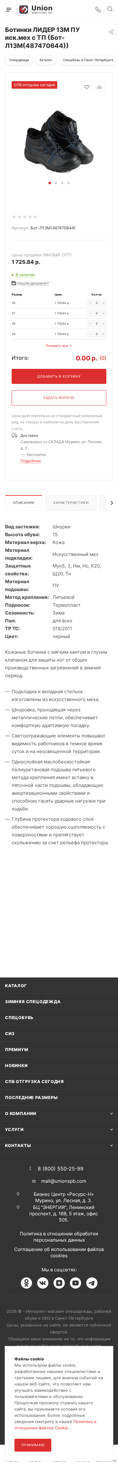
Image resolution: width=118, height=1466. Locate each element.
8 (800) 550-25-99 (60, 1168)
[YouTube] (75, 1283)
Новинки (16, 1065)
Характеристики (70, 502)
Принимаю (32, 1445)
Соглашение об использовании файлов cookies (59, 1252)
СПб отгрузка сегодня (34, 1081)
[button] (50, 183)
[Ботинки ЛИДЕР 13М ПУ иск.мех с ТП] (59, 139)
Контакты (18, 1145)
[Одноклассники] (26, 1283)
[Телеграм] (92, 1283)
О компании (20, 1113)
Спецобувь (19, 1017)
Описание (23, 502)
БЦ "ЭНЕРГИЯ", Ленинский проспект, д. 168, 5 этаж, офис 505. (63, 1213)
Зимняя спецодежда (33, 1001)
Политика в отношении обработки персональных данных (59, 1237)
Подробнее (30, 460)
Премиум (16, 1049)
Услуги (14, 1129)
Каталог (16, 985)
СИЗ (9, 1033)
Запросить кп (113, 51)
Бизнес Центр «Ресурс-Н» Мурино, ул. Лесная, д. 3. (64, 1197)
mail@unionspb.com (63, 1181)
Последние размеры (31, 1097)
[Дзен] (59, 1283)
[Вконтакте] (42, 1283)
